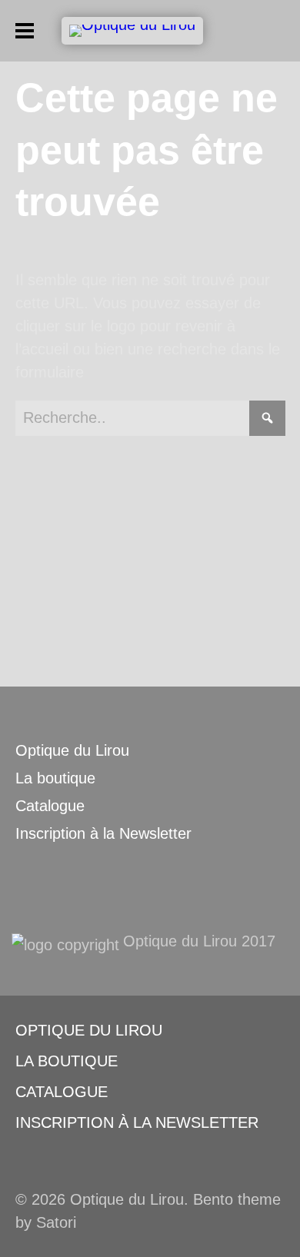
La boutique (55, 778)
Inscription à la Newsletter (103, 833)
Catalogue (50, 805)
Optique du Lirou (72, 750)
